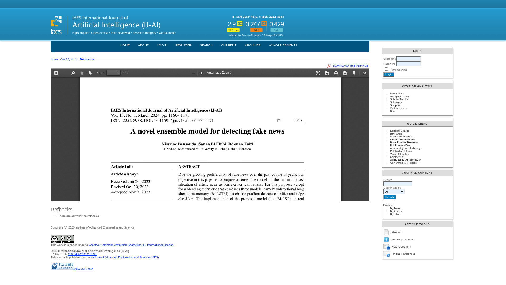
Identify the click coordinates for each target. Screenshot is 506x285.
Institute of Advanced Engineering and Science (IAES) (125, 257)
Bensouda (87, 59)
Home (125, 45)
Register (184, 45)
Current (228, 45)
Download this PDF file (350, 65)
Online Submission (402, 139)
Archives (252, 45)
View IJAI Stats (83, 268)
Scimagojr (396, 102)
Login (162, 45)
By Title (394, 214)
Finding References (403, 253)
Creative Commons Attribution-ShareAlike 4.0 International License (131, 244)
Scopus (395, 105)
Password (389, 63)
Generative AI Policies (403, 162)
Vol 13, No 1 (69, 59)
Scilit (393, 111)
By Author (396, 211)
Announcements (283, 45)
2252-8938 (89, 254)
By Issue (395, 208)
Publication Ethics (401, 151)
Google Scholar (399, 96)
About (143, 45)
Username (389, 58)
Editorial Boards (399, 130)
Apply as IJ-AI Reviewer (405, 159)
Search (206, 45)
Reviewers (396, 133)
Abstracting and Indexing (405, 148)
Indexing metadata (403, 239)
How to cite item (401, 246)
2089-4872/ (75, 254)
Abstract (396, 232)
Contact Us (396, 156)
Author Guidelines (401, 136)
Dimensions (397, 93)
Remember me (398, 69)
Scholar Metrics (399, 99)
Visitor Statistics (399, 154)
